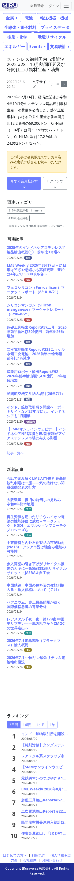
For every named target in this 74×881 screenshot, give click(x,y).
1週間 (27, 724)
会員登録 (37, 5)
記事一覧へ (15, 453)
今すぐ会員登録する (24, 183)
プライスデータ (55, 27)
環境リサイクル (52, 37)
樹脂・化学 (17, 37)
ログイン (52, 5)
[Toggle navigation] (66, 6)
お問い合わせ (52, 860)
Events (35, 46)
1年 (52, 724)
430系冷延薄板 (18, 218)
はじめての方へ (15, 855)
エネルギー (14, 46)
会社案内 (30, 860)
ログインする (55, 183)
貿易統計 (58, 46)
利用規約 (38, 855)
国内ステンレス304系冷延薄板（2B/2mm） (37, 226)
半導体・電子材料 (20, 27)
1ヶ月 (40, 724)
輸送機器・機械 (54, 17)
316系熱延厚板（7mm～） (26, 210)
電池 (29, 17)
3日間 (13, 724)
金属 (10, 17)
